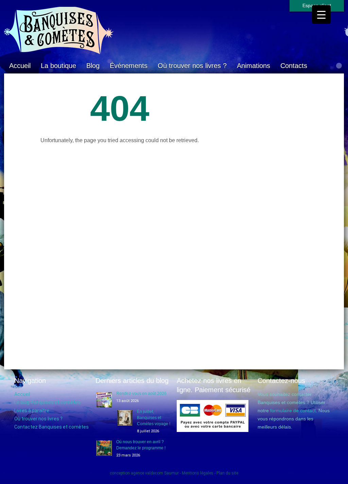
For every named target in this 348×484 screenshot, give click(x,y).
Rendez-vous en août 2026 (141, 393)
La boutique (58, 65)
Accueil (20, 65)
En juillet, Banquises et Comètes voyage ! (153, 417)
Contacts (293, 65)
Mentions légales (197, 473)
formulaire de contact (293, 410)
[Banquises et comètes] (174, 31)
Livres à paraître (31, 410)
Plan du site (227, 473)
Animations (253, 65)
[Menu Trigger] (321, 14)
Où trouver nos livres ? (192, 65)
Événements (128, 65)
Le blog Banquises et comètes (47, 402)
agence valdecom (147, 473)
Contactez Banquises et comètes (51, 427)
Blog (93, 65)
